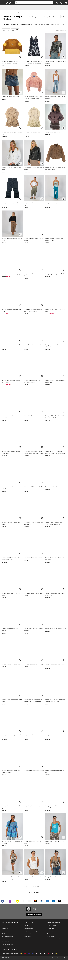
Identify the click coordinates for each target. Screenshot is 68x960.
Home (3, 12)
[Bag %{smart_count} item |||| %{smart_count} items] (66, 2)
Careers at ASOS (29, 928)
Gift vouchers (50, 928)
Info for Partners (51, 936)
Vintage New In (37, 17)
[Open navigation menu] (3, 2)
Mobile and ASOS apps (53, 925)
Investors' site (28, 933)
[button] (21, 953)
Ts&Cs (57, 957)
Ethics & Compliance (7, 944)
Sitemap (4, 939)
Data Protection (6, 941)
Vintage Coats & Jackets (51, 17)
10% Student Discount (7, 936)
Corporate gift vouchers (53, 931)
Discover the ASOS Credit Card (55, 939)
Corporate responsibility (31, 931)
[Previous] (29, 17)
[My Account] (57, 2)
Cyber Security (28, 936)
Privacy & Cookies (50, 957)
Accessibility (63, 957)
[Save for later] (20, 57)
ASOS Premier (5, 933)
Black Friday (50, 933)
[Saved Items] (61, 2)
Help (3, 925)
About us (27, 925)
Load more (34, 893)
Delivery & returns (6, 931)
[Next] (63, 17)
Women (10, 12)
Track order (5, 928)
